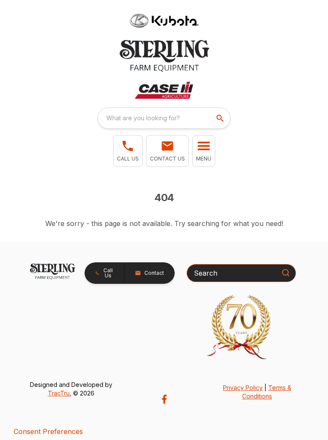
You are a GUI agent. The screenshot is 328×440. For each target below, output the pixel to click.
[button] (128, 151)
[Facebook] (164, 399)
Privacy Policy (243, 387)
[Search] (285, 272)
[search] (220, 118)
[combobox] (164, 118)
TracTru (59, 393)
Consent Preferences (48, 431)
